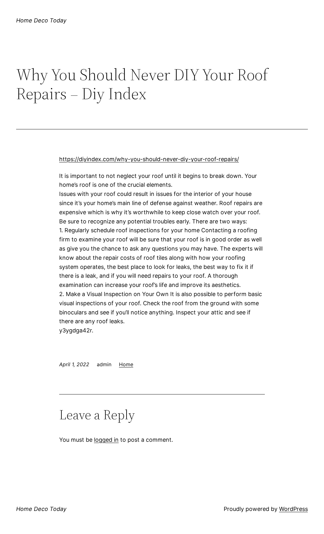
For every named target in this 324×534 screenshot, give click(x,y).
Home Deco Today (41, 20)
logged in (106, 439)
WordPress (293, 509)
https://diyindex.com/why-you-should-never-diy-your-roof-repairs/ (149, 159)
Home (126, 364)
